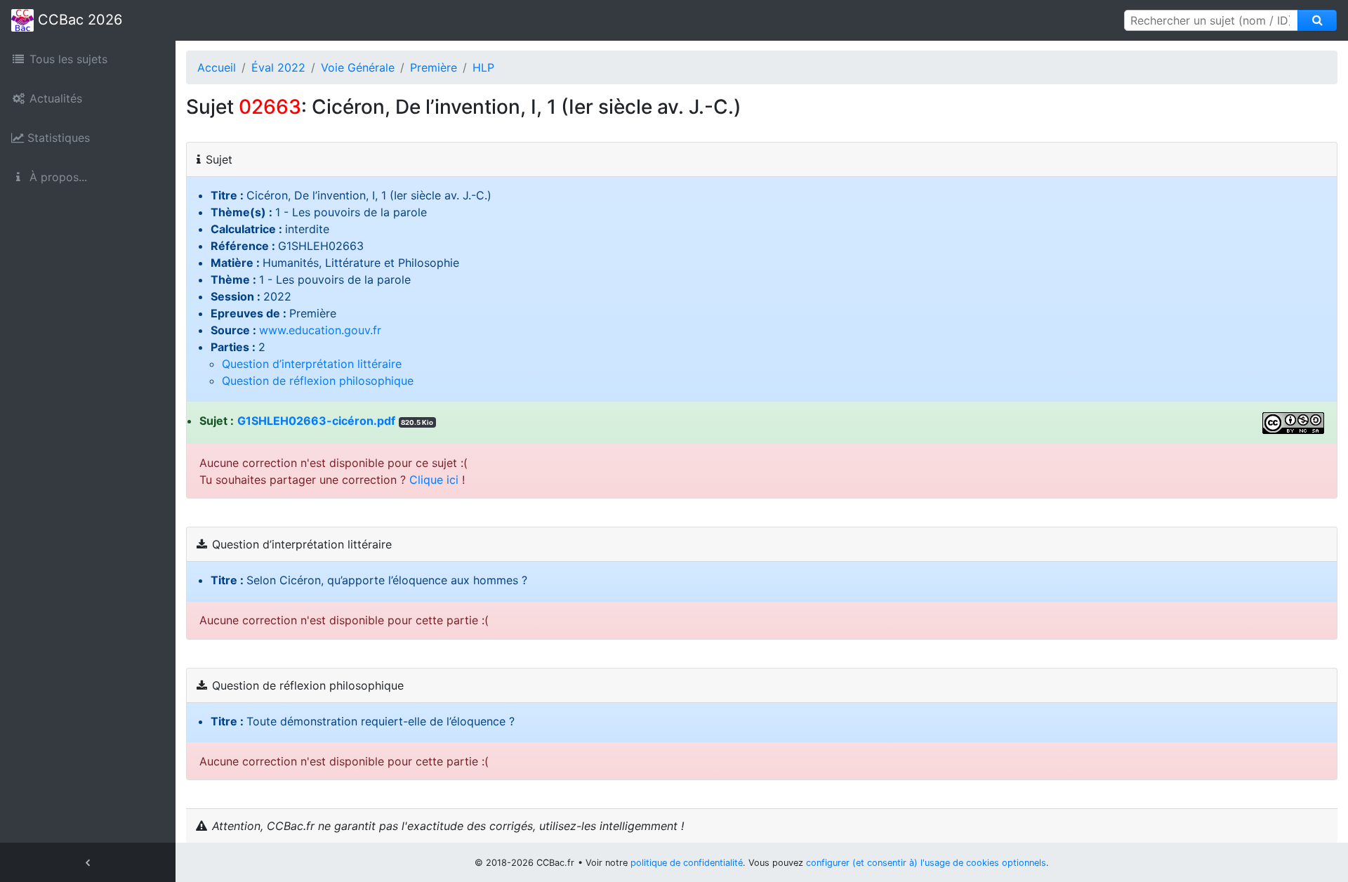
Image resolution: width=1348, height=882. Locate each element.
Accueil (216, 67)
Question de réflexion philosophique (318, 381)
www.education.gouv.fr (320, 330)
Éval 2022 (278, 67)
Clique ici (433, 480)
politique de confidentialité (686, 862)
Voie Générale (358, 67)
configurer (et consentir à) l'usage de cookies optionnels (926, 862)
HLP (483, 67)
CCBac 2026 (78, 19)
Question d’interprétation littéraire (312, 364)
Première (433, 67)
